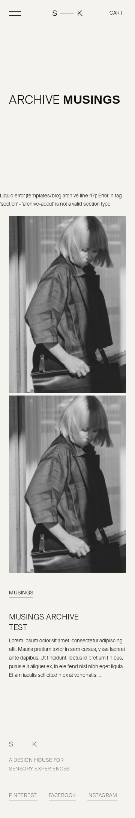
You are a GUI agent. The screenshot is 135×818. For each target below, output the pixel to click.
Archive (34, 100)
